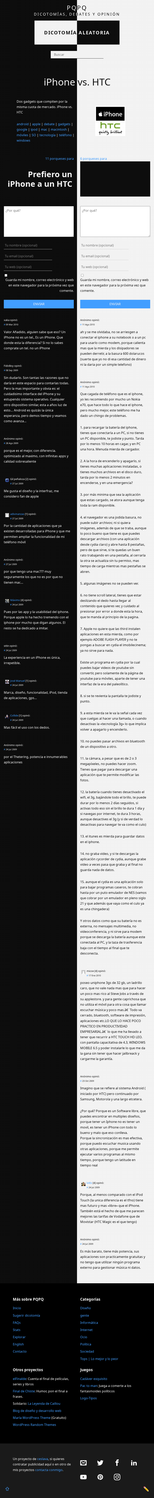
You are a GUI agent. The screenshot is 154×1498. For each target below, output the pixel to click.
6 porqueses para (93, 158)
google (22, 129)
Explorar (19, 1337)
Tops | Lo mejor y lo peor (99, 1359)
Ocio (83, 1337)
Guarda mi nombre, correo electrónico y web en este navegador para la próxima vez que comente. (39, 285)
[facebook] (117, 1464)
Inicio (17, 1308)
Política (85, 1344)
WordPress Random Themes (34, 1425)
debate (49, 124)
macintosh (59, 129)
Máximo (15, 600)
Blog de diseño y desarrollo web (37, 1411)
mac (44, 129)
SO (34, 135)
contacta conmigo (49, 1470)
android (23, 124)
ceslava (42, 1459)
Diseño (85, 1308)
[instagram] (117, 1479)
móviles (22, 135)
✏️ (146, 1488)
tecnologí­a (48, 135)
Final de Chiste (24, 1391)
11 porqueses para (59, 158)
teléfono (65, 135)
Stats (16, 1330)
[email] (83, 1464)
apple (36, 124)
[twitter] (100, 1464)
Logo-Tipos (88, 1398)
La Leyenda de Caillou (44, 1403)
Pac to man (88, 1386)
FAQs (17, 1322)
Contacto (20, 1351)
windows (23, 140)
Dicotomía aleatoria (77, 32)
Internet (86, 1330)
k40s (89, 1183)
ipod (34, 129)
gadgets (64, 124)
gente (84, 1315)
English (18, 1344)
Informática (89, 1322)
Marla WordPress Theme (32, 1418)
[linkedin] (134, 1464)
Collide (14, 715)
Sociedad (87, 1351)
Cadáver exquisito (93, 1379)
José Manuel (17, 680)
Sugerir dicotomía (26, 1315)
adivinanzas (17, 514)
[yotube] (83, 1479)
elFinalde (19, 1379)
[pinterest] (100, 1479)
